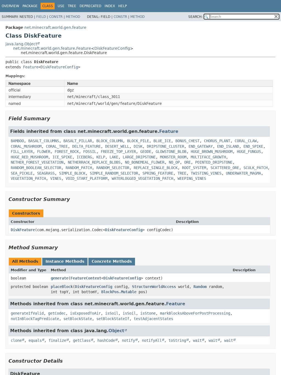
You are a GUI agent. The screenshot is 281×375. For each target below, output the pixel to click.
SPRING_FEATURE (157, 173)
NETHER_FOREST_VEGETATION (37, 162)
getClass (82, 340)
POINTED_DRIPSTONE (213, 162)
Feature (30, 67)
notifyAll (152, 340)
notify (128, 340)
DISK (138, 146)
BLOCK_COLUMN (109, 141)
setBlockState (77, 319)
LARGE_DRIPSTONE (139, 157)
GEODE (145, 151)
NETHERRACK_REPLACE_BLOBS (94, 162)
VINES (55, 178)
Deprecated (90, 6)
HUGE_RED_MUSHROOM (29, 157)
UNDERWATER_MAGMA (243, 173)
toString (177, 340)
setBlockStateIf (112, 319)
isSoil (111, 313)
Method (73, 17)
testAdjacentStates (153, 319)
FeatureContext (86, 278)
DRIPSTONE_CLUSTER (165, 146)
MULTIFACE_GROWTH (208, 157)
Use (61, 6)
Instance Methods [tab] (65, 261)
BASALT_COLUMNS (43, 141)
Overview (10, 6)
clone (16, 340)
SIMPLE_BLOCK (72, 173)
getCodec (57, 313)
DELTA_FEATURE (86, 146)
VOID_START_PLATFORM (86, 178)
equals (35, 340)
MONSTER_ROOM (173, 157)
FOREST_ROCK (67, 151)
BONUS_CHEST (187, 141)
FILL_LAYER (22, 151)
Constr (56, 17)
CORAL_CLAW (246, 141)
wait (197, 340)
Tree (72, 6)
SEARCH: (195, 17)
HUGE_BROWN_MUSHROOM (211, 151)
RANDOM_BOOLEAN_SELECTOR (36, 168)
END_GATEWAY (201, 146)
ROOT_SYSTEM (194, 168)
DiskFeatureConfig (112, 48)
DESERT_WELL (117, 146)
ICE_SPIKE (62, 157)
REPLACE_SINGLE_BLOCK (156, 168)
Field (41, 17)
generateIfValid (27, 313)
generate (59, 278)
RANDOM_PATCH (79, 168)
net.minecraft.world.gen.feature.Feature (52, 48)
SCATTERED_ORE (224, 168)
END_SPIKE (253, 146)
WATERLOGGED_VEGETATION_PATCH (142, 178)
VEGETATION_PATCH (28, 178)
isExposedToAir (85, 313)
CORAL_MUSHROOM (26, 146)
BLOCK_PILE (138, 141)
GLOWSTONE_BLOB (171, 151)
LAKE (113, 157)
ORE (187, 162)
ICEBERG (84, 157)
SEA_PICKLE (22, 173)
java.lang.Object (21, 44)
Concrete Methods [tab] (112, 261)
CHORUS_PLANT (217, 141)
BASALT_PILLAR (77, 141)
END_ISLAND (228, 146)
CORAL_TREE (57, 146)
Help (122, 6)
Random (200, 286)
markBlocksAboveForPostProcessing (195, 313)
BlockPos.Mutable (118, 292)
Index (110, 6)
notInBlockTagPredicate (35, 319)
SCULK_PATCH (255, 168)
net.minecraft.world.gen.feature (55, 27)
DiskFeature (23, 230)
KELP (100, 157)
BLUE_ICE (162, 141)
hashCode (106, 340)
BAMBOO (17, 141)
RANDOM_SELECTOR (112, 168)
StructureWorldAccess (154, 286)
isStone (148, 313)
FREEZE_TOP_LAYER (118, 151)
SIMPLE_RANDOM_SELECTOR (114, 173)
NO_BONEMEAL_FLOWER (144, 162)
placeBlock (62, 286)
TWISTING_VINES (206, 173)
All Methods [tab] (25, 261)
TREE (182, 173)
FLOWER (43, 151)
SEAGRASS (46, 173)
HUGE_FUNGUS (249, 151)
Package (30, 6)
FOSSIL (89, 151)
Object (116, 330)
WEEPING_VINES (192, 178)
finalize (57, 340)
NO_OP (174, 162)
